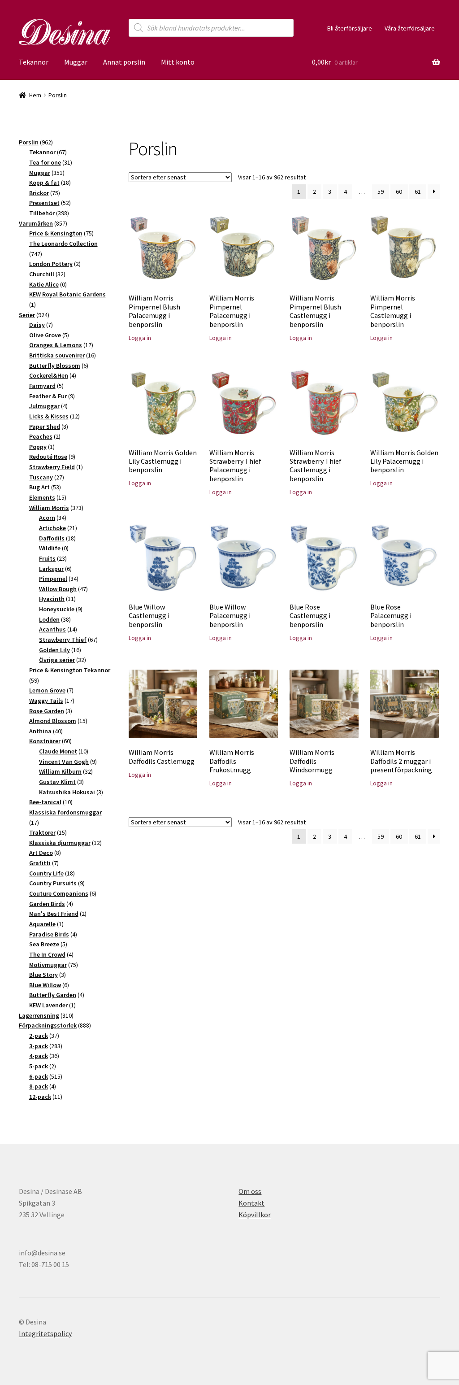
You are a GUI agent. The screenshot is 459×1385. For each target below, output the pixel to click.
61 (418, 191)
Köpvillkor (254, 1214)
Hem (35, 95)
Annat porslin (124, 61)
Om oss (249, 1191)
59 (380, 191)
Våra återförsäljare (410, 28)
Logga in (140, 338)
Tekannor (33, 61)
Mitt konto (178, 61)
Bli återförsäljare (349, 28)
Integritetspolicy (45, 1333)
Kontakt (251, 1202)
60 (399, 191)
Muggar (75, 61)
